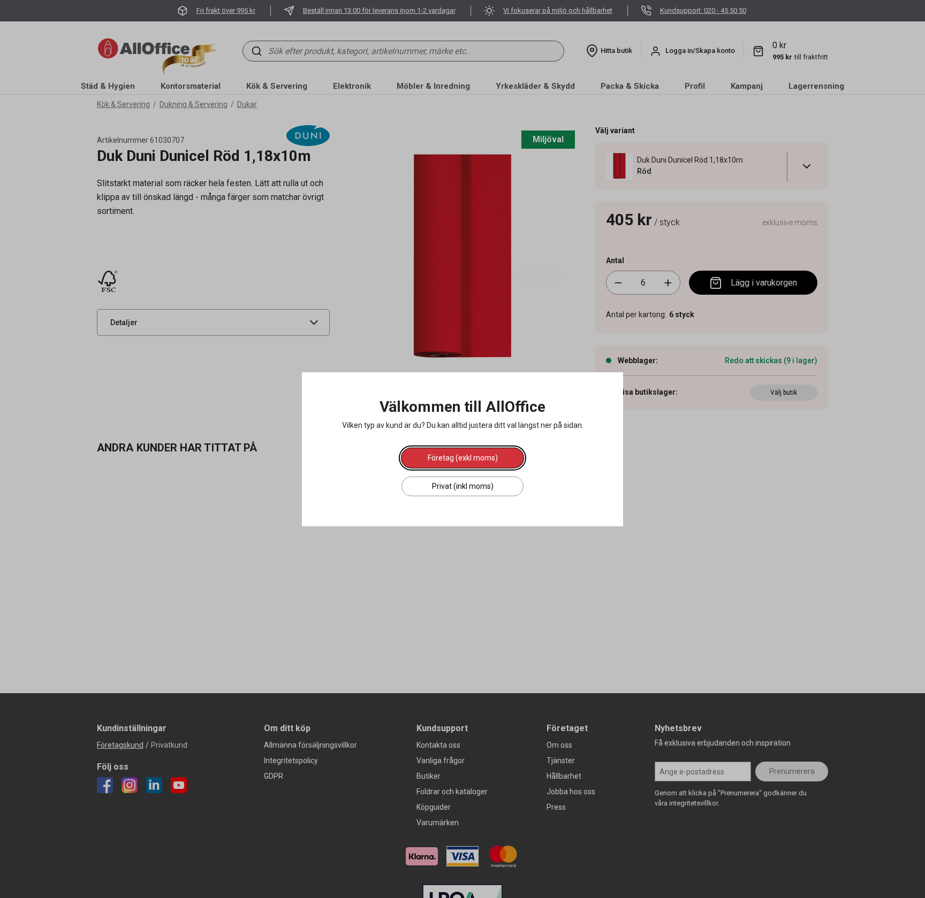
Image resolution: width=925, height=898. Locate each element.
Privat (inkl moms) (463, 486)
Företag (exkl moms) (463, 458)
